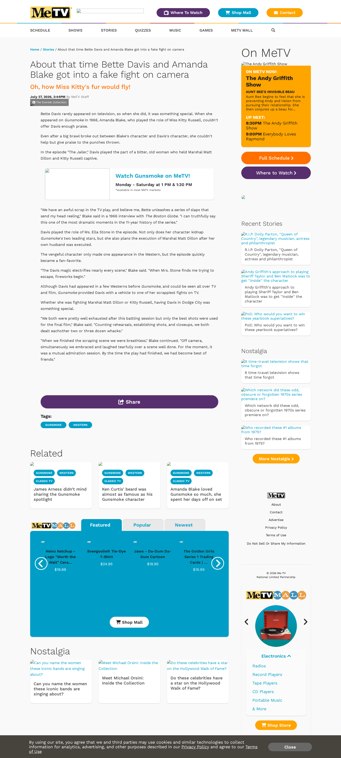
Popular (142, 525)
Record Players (267, 674)
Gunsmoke (53, 425)
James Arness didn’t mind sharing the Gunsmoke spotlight (60, 494)
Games (206, 30)
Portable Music (267, 700)
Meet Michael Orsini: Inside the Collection (123, 680)
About (276, 504)
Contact (287, 12)
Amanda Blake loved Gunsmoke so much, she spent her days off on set (196, 494)
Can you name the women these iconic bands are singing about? (60, 688)
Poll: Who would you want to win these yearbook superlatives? (275, 327)
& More (259, 708)
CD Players (263, 691)
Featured (100, 525)
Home (34, 49)
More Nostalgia (275, 458)
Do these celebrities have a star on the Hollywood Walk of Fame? (196, 683)
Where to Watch (274, 173)
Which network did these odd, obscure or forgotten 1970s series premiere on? (275, 410)
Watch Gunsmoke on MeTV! (153, 176)
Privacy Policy (276, 527)
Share (132, 402)
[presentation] (41, 563)
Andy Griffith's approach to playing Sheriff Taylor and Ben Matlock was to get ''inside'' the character (273, 294)
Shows (75, 30)
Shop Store (278, 725)
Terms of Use (276, 535)
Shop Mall (241, 12)
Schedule (40, 30)
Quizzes (143, 30)
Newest (184, 525)
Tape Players (264, 683)
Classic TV (44, 481)
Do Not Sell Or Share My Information (276, 543)
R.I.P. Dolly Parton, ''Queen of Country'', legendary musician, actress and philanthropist (272, 254)
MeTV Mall (242, 30)
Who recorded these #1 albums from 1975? (273, 441)
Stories (109, 30)
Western (80, 425)
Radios (259, 665)
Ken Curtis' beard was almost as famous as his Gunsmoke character (127, 494)
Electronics (274, 656)
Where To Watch (186, 12)
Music (175, 30)
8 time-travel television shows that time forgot (272, 374)
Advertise (276, 519)
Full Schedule (274, 158)
